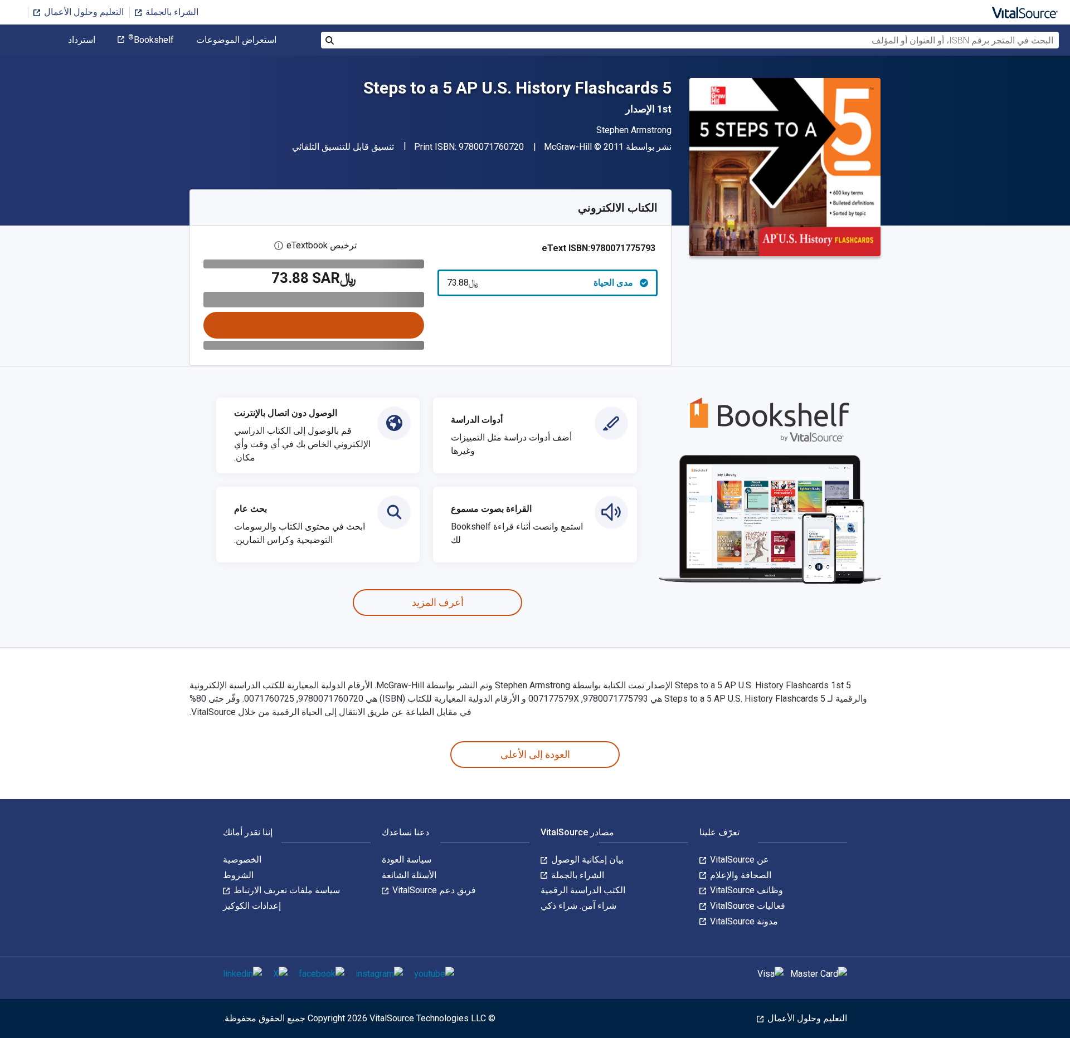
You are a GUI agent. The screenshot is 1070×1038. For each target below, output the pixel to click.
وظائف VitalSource (745, 890)
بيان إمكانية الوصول (586, 859)
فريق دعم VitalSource (433, 890)
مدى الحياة (540, 282)
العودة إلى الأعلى (535, 754)
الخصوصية (242, 859)
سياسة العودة (406, 859)
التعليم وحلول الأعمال (83, 12)
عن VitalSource (738, 859)
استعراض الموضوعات (236, 40)
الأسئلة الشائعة (409, 875)
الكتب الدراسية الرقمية (583, 890)
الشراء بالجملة (170, 12)
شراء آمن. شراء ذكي (578, 905)
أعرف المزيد (438, 602)
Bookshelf (151, 40)
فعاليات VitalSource (746, 905)
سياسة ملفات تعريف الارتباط (285, 890)
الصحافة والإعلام (739, 875)
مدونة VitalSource (743, 921)
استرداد (81, 40)
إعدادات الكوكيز (252, 905)
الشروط (238, 875)
